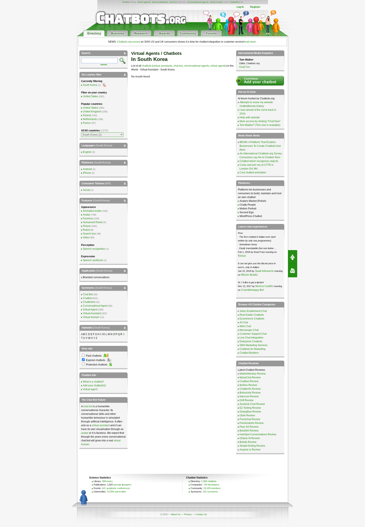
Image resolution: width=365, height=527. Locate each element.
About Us (175, 514)
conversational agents (197, 2)
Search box (89, 233)
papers (127, 484)
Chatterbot (89, 302)
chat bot (173, 2)
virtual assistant (101, 425)
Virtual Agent (90, 309)
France (87, 122)
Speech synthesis (93, 260)
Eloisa (241, 255)
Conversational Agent (95, 305)
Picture (87, 226)
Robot (86, 229)
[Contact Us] (292, 270)
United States (90, 96)
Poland (87, 115)
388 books (107, 481)
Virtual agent (90, 389)
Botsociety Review (250, 392)
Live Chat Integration (251, 337)
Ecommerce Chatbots (252, 318)
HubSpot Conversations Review (258, 434)
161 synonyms (210, 491)
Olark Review (247, 415)
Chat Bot (88, 294)
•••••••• (103, 64)
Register (255, 6)
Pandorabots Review (252, 423)
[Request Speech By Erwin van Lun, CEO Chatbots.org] (292, 257)
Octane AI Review (250, 438)
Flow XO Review (249, 426)
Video (86, 237)
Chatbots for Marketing (253, 349)
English (87, 152)
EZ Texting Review (250, 407)
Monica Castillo (264, 286)
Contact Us (201, 514)
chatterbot (235, 2)
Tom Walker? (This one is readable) (260, 125)
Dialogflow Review (250, 411)
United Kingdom (92, 111)
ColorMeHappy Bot (252, 289)
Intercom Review (249, 396)
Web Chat (245, 326)
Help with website (250, 117)
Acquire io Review (250, 449)
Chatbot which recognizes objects (259, 161)
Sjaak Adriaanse (264, 271)
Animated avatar (92, 210)
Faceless (88, 218)
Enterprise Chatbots (251, 341)
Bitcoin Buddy (249, 274)
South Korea (90, 85)
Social (86, 190)
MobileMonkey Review (253, 373)
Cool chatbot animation (253, 172)
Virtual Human (91, 317)
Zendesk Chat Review (252, 404)
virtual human (216, 2)
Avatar (86, 214)
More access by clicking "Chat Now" (260, 121)
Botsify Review (248, 442)
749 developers (211, 484)
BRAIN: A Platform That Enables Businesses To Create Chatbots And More (260, 146)
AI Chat (244, 322)
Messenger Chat (249, 330)
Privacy (188, 514)
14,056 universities (116, 491)
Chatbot (126, 2)
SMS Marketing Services (254, 345)
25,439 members (212, 488)
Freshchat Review (250, 419)
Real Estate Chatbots (252, 314)
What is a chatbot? (93, 381)
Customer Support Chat (253, 333)
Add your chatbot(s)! (94, 385)
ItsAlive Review (248, 385)
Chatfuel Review (249, 381)
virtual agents (143, 2)
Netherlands (90, 119)
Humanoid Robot (92, 222)
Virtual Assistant (92, 313)
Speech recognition (94, 248)
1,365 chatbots (209, 481)
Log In (240, 6)
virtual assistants (160, 2)
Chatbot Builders (249, 352)
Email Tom (244, 67)
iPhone (87, 172)
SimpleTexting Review (252, 445)
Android (87, 169)
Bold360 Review (249, 430)
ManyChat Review (250, 377)
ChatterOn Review (250, 388)
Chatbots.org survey (128, 41)
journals (117, 484)
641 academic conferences (116, 488)
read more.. (250, 41)
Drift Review (246, 400)
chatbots (147, 65)
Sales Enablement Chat (253, 311)
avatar (84, 432)
